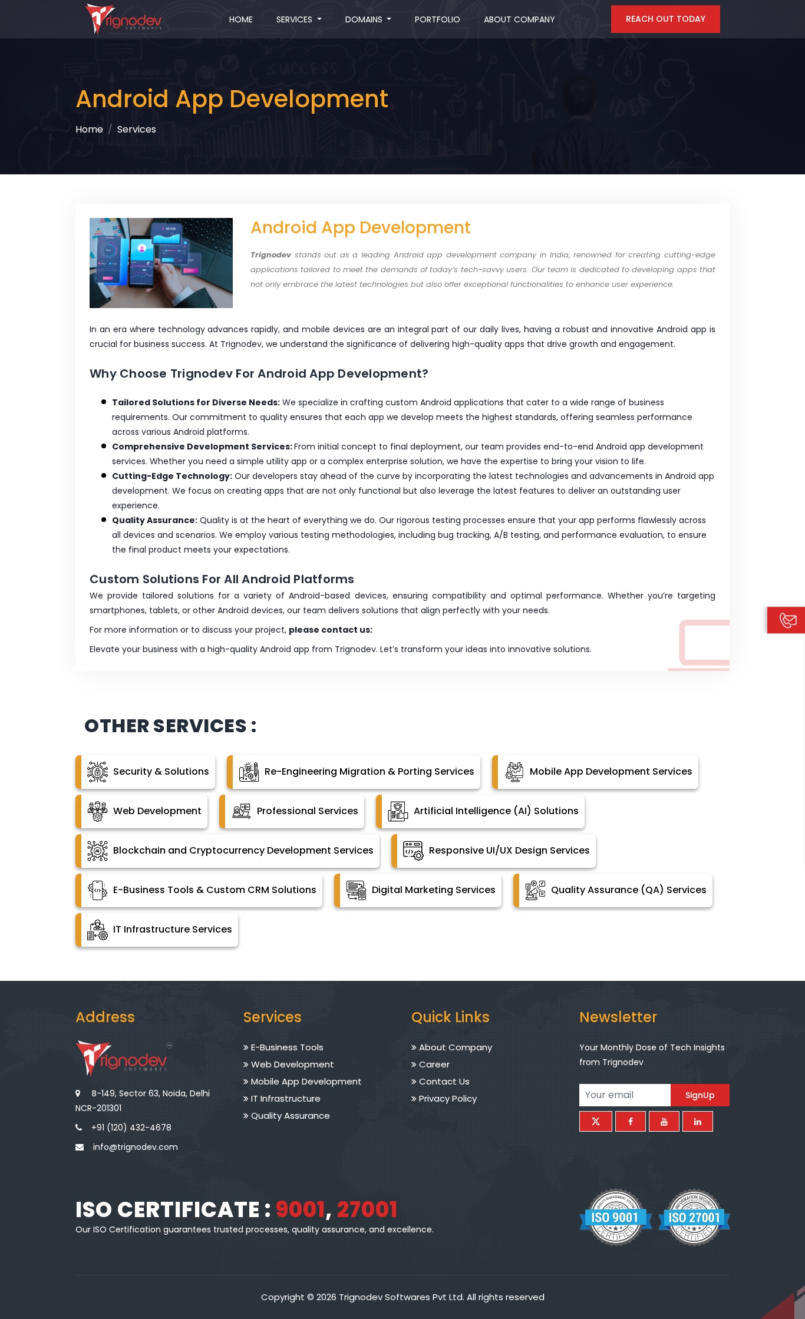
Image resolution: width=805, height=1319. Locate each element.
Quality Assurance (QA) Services (628, 890)
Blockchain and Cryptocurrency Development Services (242, 850)
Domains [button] (365, 19)
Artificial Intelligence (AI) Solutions (495, 811)
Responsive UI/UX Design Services (508, 850)
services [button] (295, 19)
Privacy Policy (447, 1098)
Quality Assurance (289, 1115)
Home (241, 19)
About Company (519, 19)
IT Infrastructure (285, 1098)
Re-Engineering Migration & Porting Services (368, 771)
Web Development (156, 811)
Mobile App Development (305, 1081)
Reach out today (665, 19)
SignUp (700, 1094)
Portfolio (437, 19)
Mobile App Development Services (609, 771)
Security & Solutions (160, 771)
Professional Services (306, 811)
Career (433, 1064)
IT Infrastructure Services (171, 929)
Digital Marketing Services (432, 890)
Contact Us (443, 1081)
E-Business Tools (286, 1047)
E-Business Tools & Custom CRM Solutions (213, 890)
